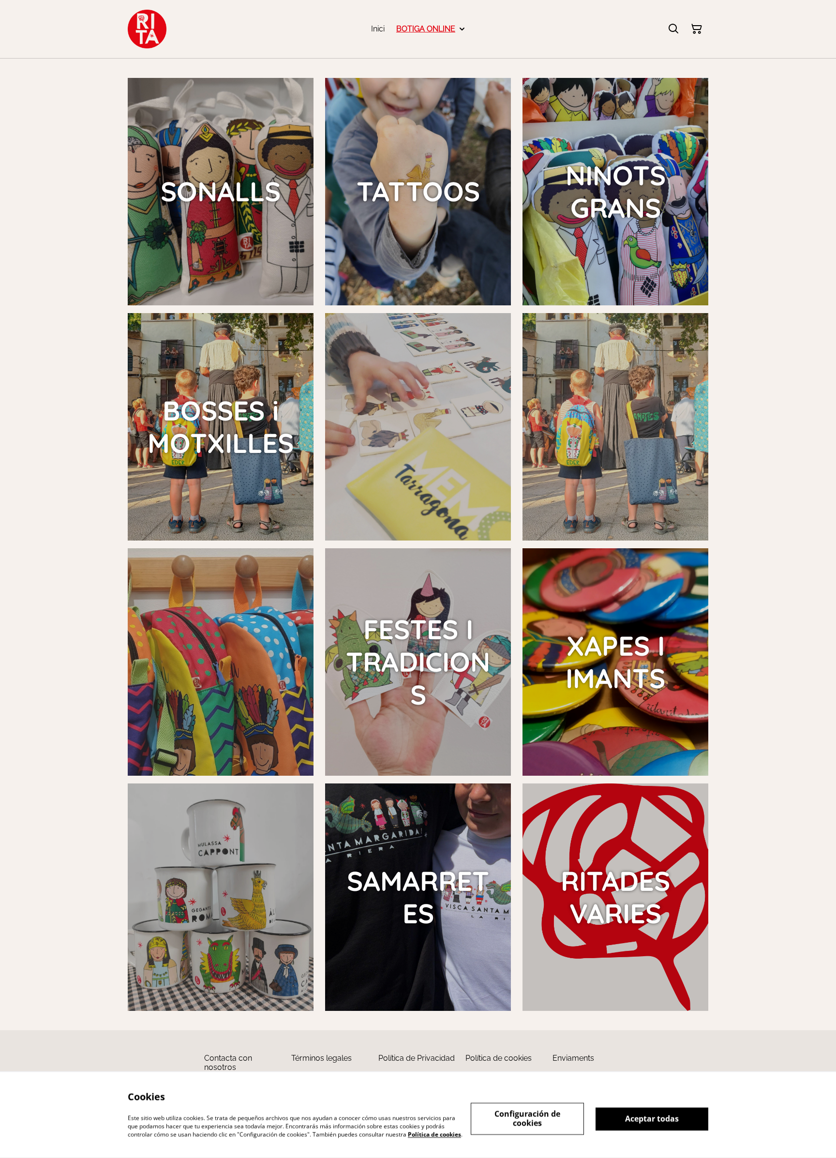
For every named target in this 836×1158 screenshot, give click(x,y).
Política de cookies (498, 1058)
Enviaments (573, 1058)
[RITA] (147, 29)
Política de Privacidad (416, 1058)
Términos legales (321, 1058)
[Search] (673, 29)
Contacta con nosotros (228, 1062)
